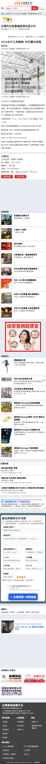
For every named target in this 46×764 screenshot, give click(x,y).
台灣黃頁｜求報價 (9, 754)
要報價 (5, 733)
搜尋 (35, 8)
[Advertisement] (23, 194)
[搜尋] (22, 8)
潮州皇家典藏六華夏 (9, 468)
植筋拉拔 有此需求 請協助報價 (13, 478)
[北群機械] (11, 678)
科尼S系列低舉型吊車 (23, 379)
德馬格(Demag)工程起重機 (26, 448)
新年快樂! (18, 243)
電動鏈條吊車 (20, 360)
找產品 (5, 726)
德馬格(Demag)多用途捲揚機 (27, 403)
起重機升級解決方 (21, 215)
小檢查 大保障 (20, 229)
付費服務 (20, 722)
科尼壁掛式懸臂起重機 (23, 389)
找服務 (5, 722)
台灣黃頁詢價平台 (12, 706)
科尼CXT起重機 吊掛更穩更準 (26, 308)
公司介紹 (20, 176)
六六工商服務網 (8, 746)
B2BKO (26, 754)
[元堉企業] (11, 691)
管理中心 (20, 730)
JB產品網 (6, 750)
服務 (9, 8)
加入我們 (20, 726)
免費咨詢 (7, 176)
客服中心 (35, 722)
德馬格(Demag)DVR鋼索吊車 (27, 430)
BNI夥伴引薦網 (8, 758)
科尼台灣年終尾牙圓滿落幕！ (26, 268)
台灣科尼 (9, 14)
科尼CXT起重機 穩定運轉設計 (26, 294)
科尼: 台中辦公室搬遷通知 (25, 280)
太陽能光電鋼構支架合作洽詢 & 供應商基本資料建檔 (22, 488)
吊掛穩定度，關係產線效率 (25, 254)
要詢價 (5, 737)
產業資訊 (6, 730)
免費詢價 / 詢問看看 (24, 597)
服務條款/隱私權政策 (37, 727)
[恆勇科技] (34, 678)
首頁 (2, 14)
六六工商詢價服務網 (31, 746)
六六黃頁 (27, 750)
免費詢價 (42, 9)
